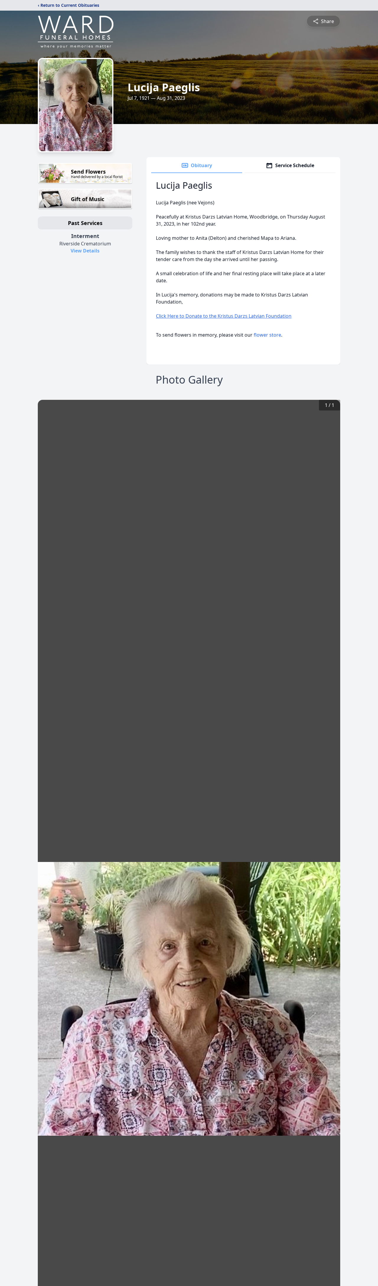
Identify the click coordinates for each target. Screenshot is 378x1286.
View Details (85, 250)
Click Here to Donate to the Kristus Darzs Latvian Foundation (223, 316)
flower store (267, 335)
